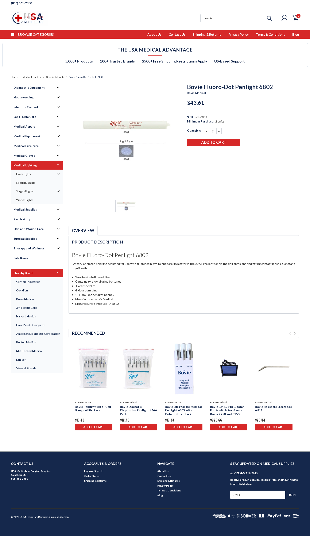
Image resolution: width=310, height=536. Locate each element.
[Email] (197, 153)
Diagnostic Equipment (29, 87)
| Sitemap (63, 516)
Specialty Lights (55, 77)
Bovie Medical (25, 299)
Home (14, 77)
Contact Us (177, 34)
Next (294, 333)
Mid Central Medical (29, 351)
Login (87, 471)
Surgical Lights (25, 191)
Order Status (91, 476)
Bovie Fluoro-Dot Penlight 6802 (86, 77)
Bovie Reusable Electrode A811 (273, 408)
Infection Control (25, 107)
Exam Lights (23, 174)
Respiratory (21, 219)
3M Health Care (26, 307)
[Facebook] (190, 153)
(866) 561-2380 (21, 3)
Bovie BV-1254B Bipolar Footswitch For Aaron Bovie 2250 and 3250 (227, 410)
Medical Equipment (26, 136)
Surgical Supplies (25, 238)
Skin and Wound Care (28, 229)
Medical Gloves (24, 155)
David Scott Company (30, 325)
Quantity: (194, 130)
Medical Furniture (26, 146)
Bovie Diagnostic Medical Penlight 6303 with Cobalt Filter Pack (183, 410)
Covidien (22, 290)
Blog (295, 34)
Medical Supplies (25, 209)
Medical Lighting (32, 77)
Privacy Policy (238, 34)
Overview (83, 230)
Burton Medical (26, 342)
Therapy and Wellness (28, 248)
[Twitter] (211, 153)
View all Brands (26, 368)
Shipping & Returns (207, 34)
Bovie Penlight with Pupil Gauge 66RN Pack (93, 408)
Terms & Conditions (270, 34)
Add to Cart (93, 427)
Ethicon (21, 359)
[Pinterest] (225, 153)
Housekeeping (23, 97)
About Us (154, 34)
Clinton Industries (28, 281)
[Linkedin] (218, 153)
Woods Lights (24, 200)
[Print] (204, 153)
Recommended (88, 333)
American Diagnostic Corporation (38, 333)
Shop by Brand (23, 273)
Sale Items (20, 258)
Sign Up (98, 471)
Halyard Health (26, 316)
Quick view (93, 368)
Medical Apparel (24, 126)
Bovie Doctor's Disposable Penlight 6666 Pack (138, 410)
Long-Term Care (24, 116)
